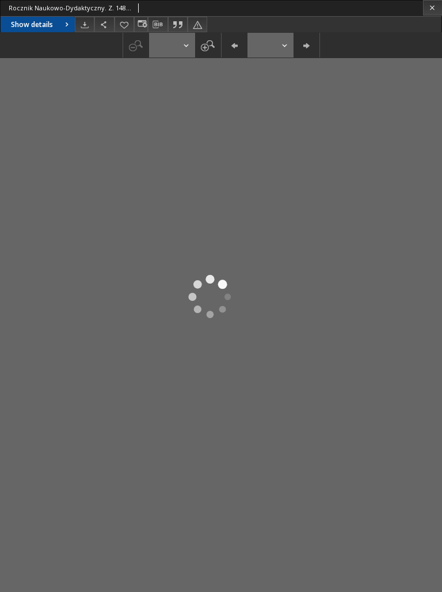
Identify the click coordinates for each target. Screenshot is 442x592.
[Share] (104, 24)
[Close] (432, 8)
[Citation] (178, 24)
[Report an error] (197, 24)
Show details (32, 24)
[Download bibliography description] (157, 25)
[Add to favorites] (124, 24)
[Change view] (141, 24)
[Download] (84, 24)
